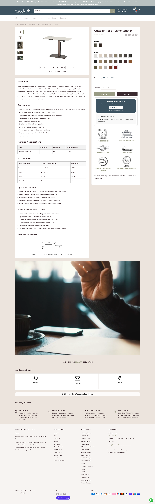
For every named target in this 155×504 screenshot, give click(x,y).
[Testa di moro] (121, 61)
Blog (55, 435)
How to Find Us (58, 447)
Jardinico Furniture (86, 458)
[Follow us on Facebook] (57, 494)
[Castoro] (116, 55)
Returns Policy (58, 455)
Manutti (79, 362)
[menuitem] (17, 18)
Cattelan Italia (99, 35)
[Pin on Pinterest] (129, 34)
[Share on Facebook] (126, 34)
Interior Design (58, 449)
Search (56, 458)
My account (122, 11)
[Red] (116, 67)
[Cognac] (131, 61)
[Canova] (106, 67)
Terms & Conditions (59, 460)
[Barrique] (111, 67)
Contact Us (57, 438)
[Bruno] (111, 61)
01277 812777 (112, 435)
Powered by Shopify (20, 493)
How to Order (58, 444)
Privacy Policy (58, 452)
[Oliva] (96, 67)
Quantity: (97, 87)
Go (74, 67)
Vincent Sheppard (86, 483)
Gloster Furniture (86, 452)
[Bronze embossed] (101, 45)
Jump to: (62, 67)
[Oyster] (101, 55)
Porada (83, 469)
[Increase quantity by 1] (114, 88)
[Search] (112, 11)
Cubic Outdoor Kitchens (88, 447)
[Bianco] (96, 55)
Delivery (56, 441)
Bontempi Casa (85, 438)
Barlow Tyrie (84, 435)
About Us (56, 433)
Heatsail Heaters (85, 455)
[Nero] (96, 61)
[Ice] (111, 55)
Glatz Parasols (85, 449)
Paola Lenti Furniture (87, 466)
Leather (97, 52)
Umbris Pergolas (86, 480)
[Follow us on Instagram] (61, 494)
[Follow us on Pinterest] (64, 494)
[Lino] (106, 55)
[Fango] (106, 61)
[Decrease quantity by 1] (103, 88)
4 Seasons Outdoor (86, 433)
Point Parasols (85, 474)
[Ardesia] (126, 55)
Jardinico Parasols (86, 460)
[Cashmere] (101, 67)
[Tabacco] (116, 61)
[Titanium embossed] (96, 45)
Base (96, 41)
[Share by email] (136, 34)
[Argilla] (121, 55)
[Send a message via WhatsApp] (151, 500)
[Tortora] (101, 61)
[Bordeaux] (126, 61)
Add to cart (104, 94)
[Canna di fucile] (131, 55)
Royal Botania (85, 477)
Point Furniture (85, 472)
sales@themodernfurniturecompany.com (119, 445)
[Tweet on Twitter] (133, 34)
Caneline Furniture (86, 441)
